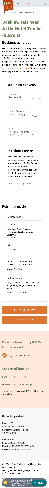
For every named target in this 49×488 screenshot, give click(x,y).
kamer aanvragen (20, 68)
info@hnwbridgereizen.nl (16, 429)
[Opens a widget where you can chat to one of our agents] (38, 483)
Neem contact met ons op (18, 384)
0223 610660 (28, 3)
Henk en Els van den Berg (17, 292)
